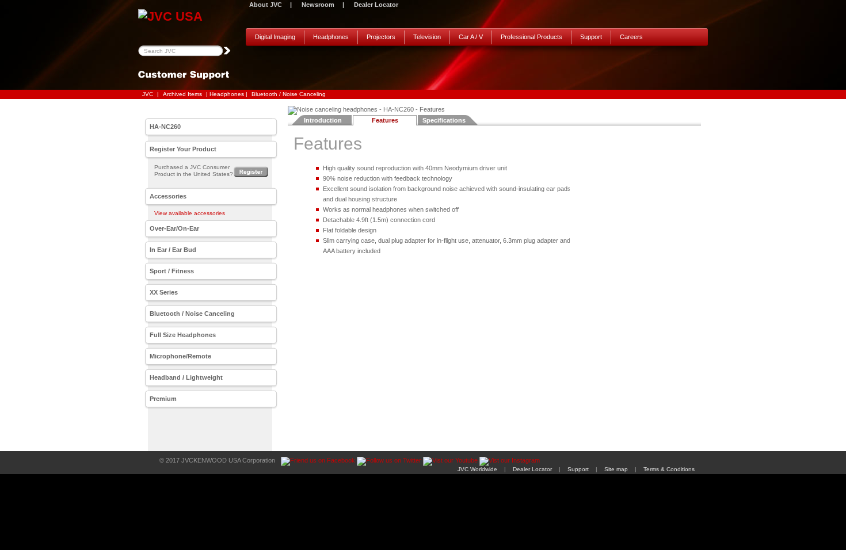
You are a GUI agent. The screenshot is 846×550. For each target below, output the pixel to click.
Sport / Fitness (172, 271)
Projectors (381, 36)
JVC (147, 94)
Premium (163, 398)
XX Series (164, 292)
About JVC (265, 4)
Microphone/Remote (180, 356)
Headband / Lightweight (186, 377)
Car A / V (471, 36)
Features (385, 120)
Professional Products (531, 36)
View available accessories (189, 213)
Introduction (323, 120)
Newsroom (318, 4)
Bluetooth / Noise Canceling (288, 94)
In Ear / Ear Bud (173, 249)
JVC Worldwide (477, 469)
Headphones (331, 36)
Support (591, 36)
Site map (616, 469)
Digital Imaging (275, 36)
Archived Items (182, 94)
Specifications (444, 120)
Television (427, 36)
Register (251, 171)
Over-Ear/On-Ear (174, 228)
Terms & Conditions (669, 469)
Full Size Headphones (183, 334)
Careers (631, 36)
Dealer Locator (376, 4)
